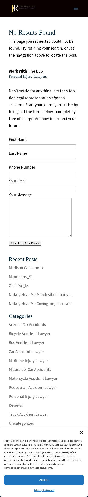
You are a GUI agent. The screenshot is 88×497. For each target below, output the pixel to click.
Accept (44, 480)
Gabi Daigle (18, 285)
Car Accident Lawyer (26, 351)
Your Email (17, 180)
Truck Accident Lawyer (28, 414)
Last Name (18, 153)
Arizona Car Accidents (27, 324)
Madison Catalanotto (26, 267)
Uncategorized (21, 423)
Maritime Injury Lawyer (28, 360)
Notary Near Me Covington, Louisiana (40, 303)
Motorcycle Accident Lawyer (33, 378)
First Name (18, 139)
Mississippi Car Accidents (30, 369)
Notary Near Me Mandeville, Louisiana (41, 294)
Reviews (16, 405)
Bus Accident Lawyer (26, 342)
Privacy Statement (44, 490)
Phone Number (22, 167)
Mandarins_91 (21, 276)
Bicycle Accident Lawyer (29, 333)
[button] (81, 432)
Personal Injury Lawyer (28, 396)
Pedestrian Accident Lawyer (33, 387)
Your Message (20, 194)
